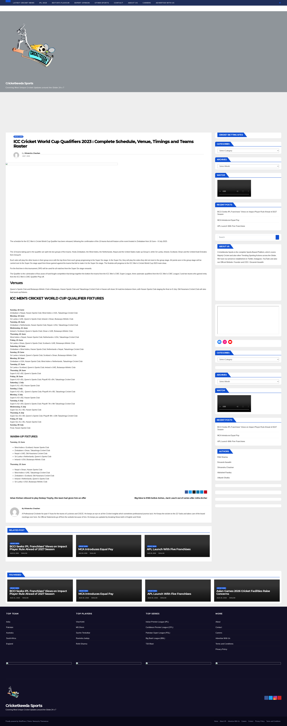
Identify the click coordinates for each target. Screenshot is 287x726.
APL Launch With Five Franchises (168, 549)
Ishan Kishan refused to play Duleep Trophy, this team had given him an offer (48, 498)
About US (133, 3)
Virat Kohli (80, 622)
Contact (118, 3)
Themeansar (44, 721)
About (218, 622)
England (9, 644)
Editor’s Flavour (61, 3)
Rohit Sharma (81, 644)
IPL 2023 (43, 3)
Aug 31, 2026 (15, 598)
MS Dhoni (80, 627)
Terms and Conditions (224, 644)
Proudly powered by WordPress (16, 721)
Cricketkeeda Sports (19, 83)
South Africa (11, 638)
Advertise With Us (165, 3)
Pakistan (9, 627)
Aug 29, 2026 (222, 598)
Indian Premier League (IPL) (157, 622)
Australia (9, 633)
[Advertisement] (143, 109)
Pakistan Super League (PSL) (158, 633)
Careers (147, 3)
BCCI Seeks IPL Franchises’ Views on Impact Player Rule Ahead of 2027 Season (38, 548)
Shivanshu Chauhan (32, 153)
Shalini (24, 553)
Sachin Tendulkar (83, 633)
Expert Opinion (82, 3)
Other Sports (102, 3)
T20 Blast (150, 644)
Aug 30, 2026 (84, 598)
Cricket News (18, 136)
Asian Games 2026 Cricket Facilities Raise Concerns (243, 592)
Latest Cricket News (23, 3)
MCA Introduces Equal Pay (95, 549)
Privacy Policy (221, 649)
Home (216, 721)
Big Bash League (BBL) (155, 638)
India (8, 622)
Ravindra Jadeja (82, 638)
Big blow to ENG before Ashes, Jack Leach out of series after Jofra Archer (171, 498)
